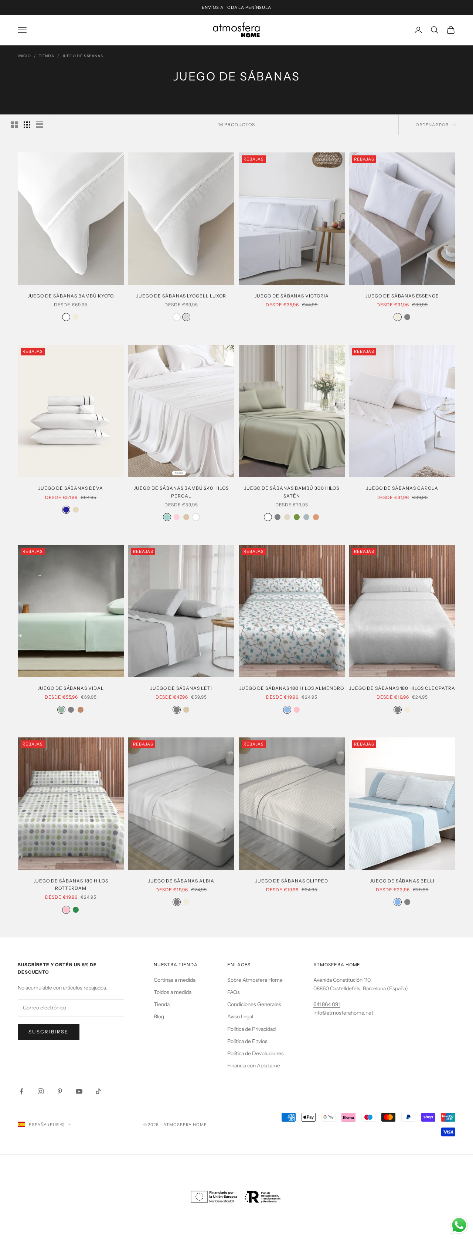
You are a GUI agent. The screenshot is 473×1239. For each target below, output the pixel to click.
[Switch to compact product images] (39, 125)
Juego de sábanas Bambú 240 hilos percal (181, 491)
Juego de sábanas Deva (70, 488)
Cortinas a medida (174, 980)
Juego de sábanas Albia (181, 881)
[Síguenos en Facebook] (21, 1091)
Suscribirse (48, 1032)
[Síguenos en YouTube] (79, 1091)
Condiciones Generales (254, 1004)
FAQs (233, 992)
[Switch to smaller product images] (27, 125)
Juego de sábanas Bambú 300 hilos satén (292, 491)
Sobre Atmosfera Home (255, 980)
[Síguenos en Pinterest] (60, 1091)
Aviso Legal (240, 1016)
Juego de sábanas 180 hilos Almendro (291, 688)
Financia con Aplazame (253, 1065)
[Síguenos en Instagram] (40, 1091)
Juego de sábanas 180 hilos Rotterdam (71, 884)
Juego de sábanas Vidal (71, 688)
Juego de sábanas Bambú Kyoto (71, 296)
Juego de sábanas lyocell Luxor (181, 296)
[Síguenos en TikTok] (98, 1091)
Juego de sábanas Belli (402, 881)
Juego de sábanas (82, 56)
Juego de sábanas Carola (402, 488)
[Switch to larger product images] (14, 125)
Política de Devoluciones (255, 1053)
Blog (159, 1016)
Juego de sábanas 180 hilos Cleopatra (402, 688)
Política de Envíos (247, 1041)
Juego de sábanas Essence (402, 296)
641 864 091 (326, 1004)
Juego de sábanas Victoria (292, 296)
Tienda (46, 56)
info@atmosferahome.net (343, 1012)
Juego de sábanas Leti (181, 688)
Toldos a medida (172, 992)
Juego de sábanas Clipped (291, 881)
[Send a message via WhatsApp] (459, 1225)
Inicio (24, 56)
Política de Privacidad (251, 1029)
